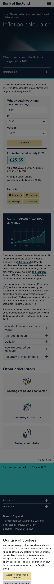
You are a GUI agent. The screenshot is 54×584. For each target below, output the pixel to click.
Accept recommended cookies (17, 576)
